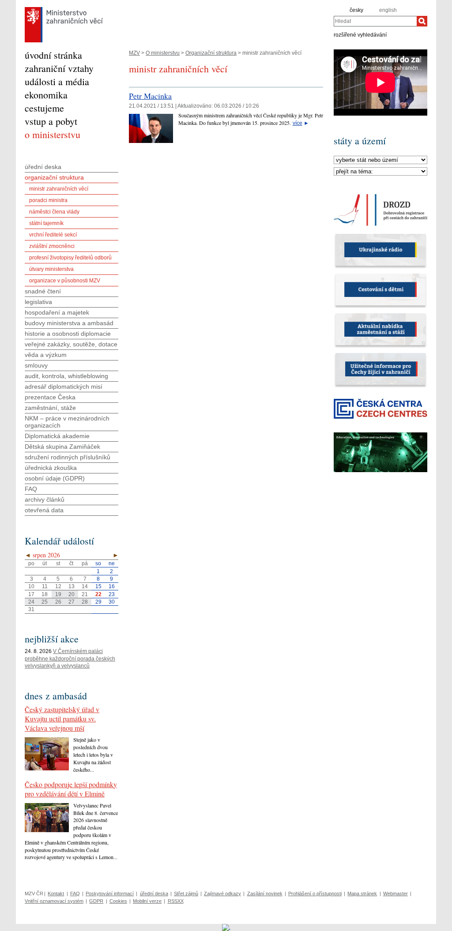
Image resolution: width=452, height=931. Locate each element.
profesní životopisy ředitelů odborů (70, 258)
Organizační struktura (211, 53)
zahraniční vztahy (59, 68)
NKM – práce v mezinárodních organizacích (67, 422)
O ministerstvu (163, 53)
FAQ (31, 488)
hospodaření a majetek (57, 312)
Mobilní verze (147, 901)
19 (58, 594)
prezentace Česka (50, 397)
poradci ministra (48, 200)
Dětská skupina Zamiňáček (62, 446)
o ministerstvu (52, 134)
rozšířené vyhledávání (360, 34)
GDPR (96, 901)
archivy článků (44, 499)
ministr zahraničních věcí (58, 189)
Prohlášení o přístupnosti (315, 893)
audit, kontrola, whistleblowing (66, 375)
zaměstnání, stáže (50, 407)
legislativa (38, 301)
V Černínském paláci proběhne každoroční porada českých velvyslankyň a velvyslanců (70, 658)
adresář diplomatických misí (63, 386)
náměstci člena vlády (54, 212)
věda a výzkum (46, 354)
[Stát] (380, 160)
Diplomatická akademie (57, 435)
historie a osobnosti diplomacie (68, 333)
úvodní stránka (53, 55)
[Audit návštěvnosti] (226, 927)
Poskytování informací (110, 893)
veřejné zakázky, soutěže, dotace (71, 344)
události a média (57, 81)
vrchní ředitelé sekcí (53, 235)
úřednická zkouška (51, 467)
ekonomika (46, 94)
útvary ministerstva (51, 269)
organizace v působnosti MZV (64, 281)
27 (71, 602)
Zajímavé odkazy (222, 893)
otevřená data (44, 510)
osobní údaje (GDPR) (55, 478)
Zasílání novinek (264, 893)
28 (85, 602)
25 (44, 602)
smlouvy (36, 365)
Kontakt (56, 893)
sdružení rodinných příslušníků (67, 457)
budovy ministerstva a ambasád (69, 323)
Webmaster (395, 893)
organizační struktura (54, 177)
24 (31, 602)
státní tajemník (46, 223)
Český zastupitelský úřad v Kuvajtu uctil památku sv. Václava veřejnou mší (62, 718)
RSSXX (176, 901)
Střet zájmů (186, 893)
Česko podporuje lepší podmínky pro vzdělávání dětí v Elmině (71, 789)
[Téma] (380, 172)
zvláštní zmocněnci (52, 246)
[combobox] (375, 21)
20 (71, 594)
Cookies (118, 901)
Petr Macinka (150, 95)
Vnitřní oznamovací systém (54, 901)
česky (356, 10)
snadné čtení (43, 291)
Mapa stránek (362, 893)
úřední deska (43, 166)
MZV (134, 53)
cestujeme (44, 107)
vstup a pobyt (51, 121)
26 (58, 602)
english (388, 10)
